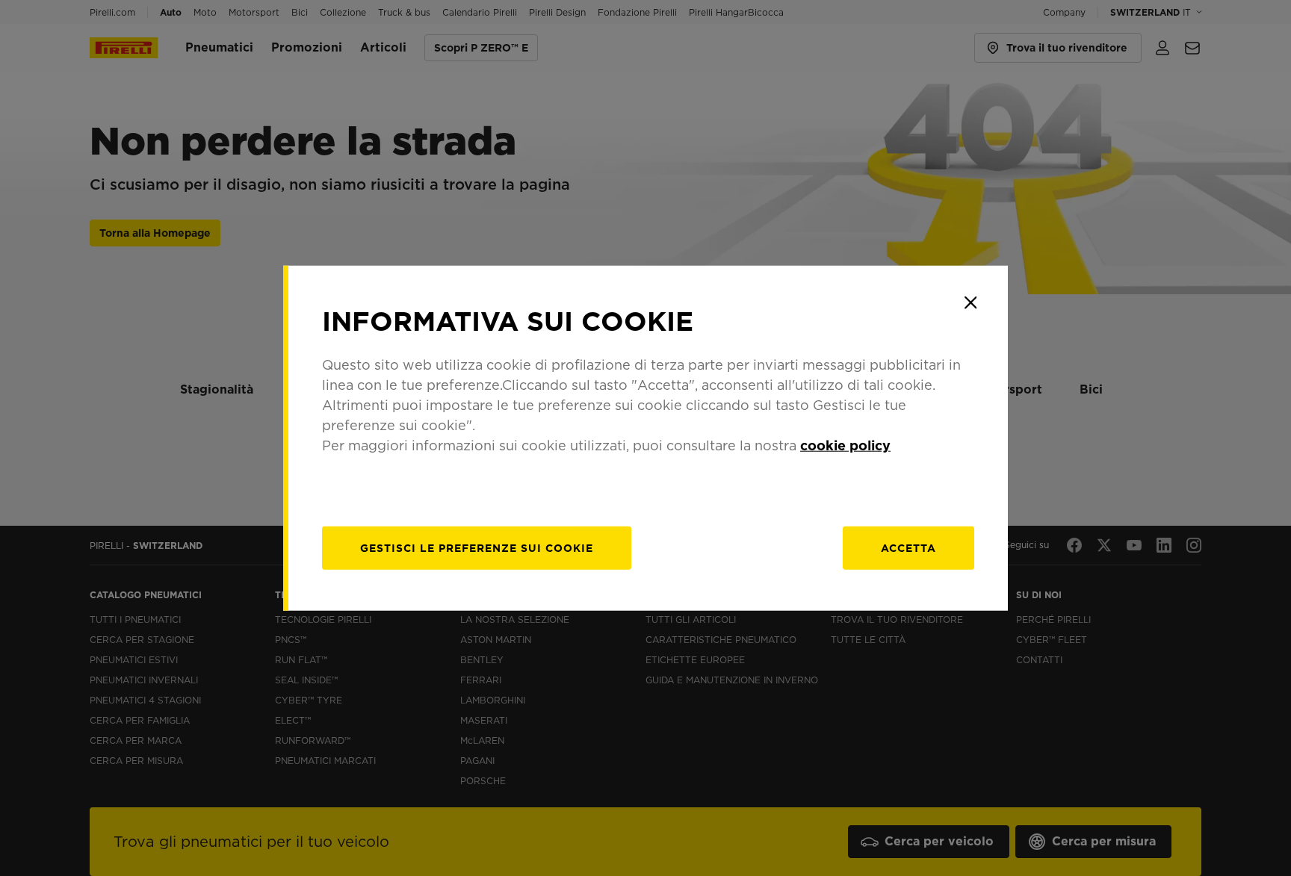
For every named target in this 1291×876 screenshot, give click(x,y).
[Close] (970, 302)
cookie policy (845, 445)
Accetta (908, 548)
